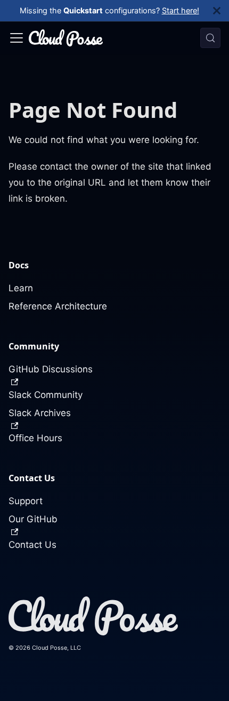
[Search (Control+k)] (210, 38)
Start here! (180, 10)
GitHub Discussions (51, 369)
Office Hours (35, 438)
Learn (21, 288)
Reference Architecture (58, 306)
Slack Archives (40, 413)
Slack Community (46, 394)
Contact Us (32, 544)
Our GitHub (33, 519)
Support (26, 501)
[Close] (221, 10)
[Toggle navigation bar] (16, 38)
